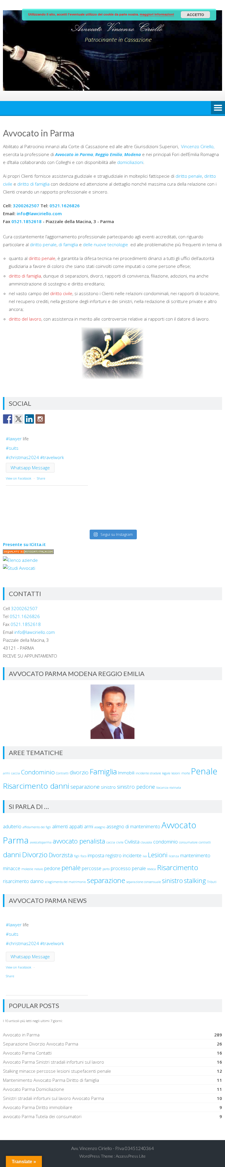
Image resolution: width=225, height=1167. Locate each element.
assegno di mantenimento (133, 826)
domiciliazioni (130, 162)
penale (71, 867)
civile (119, 842)
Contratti (62, 773)
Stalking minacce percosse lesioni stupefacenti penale (57, 1071)
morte (185, 773)
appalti (76, 826)
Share (41, 478)
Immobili (126, 773)
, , (98, 154)
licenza (174, 856)
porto (106, 869)
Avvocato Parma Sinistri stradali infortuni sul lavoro (53, 1062)
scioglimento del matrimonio (65, 882)
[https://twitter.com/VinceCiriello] (18, 419)
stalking (195, 880)
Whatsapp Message (30, 467)
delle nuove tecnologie (106, 244)
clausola (146, 842)
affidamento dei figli (37, 827)
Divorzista (61, 855)
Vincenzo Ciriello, (197, 146)
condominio (165, 842)
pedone (52, 868)
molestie (27, 869)
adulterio (12, 826)
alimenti (60, 826)
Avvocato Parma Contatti (27, 1053)
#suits (12, 448)
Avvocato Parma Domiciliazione (33, 1089)
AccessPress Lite (131, 1156)
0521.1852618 (26, 221)
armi (6, 773)
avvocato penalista (79, 840)
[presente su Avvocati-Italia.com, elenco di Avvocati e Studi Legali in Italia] (28, 552)
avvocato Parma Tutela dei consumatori (42, 1116)
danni (12, 854)
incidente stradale (148, 773)
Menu (218, 108)
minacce (11, 868)
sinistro (108, 787)
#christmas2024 (22, 457)
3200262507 (26, 205)
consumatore (188, 842)
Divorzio (34, 854)
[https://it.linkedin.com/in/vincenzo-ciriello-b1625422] (29, 419)
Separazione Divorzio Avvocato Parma (40, 1044)
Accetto (195, 14)
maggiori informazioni (157, 14)
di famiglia (69, 244)
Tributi (212, 882)
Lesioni (158, 854)
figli (76, 856)
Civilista (132, 842)
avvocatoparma (41, 842)
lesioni (175, 773)
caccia (15, 773)
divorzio (79, 772)
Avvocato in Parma (21, 1035)
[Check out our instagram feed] (40, 419)
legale (166, 773)
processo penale (128, 868)
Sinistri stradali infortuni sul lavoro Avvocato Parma (53, 1098)
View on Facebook (18, 478)
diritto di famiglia (33, 184)
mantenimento (195, 855)
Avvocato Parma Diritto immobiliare (37, 1107)
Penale (204, 771)
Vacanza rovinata (168, 788)
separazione (85, 786)
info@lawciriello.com (39, 213)
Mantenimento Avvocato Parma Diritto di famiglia (51, 1080)
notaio (38, 869)
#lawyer (14, 439)
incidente (132, 855)
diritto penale (188, 176)
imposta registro (105, 855)
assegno (99, 827)
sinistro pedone (136, 786)
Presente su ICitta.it (24, 544)
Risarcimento (177, 867)
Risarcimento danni (36, 786)
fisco (83, 856)
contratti (205, 842)
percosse (91, 868)
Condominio (38, 772)
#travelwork (52, 457)
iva (145, 856)
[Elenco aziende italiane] (20, 560)
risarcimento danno (23, 881)
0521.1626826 (65, 205)
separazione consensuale (143, 882)
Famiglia (103, 771)
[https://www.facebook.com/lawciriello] (7, 419)
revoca (151, 869)
